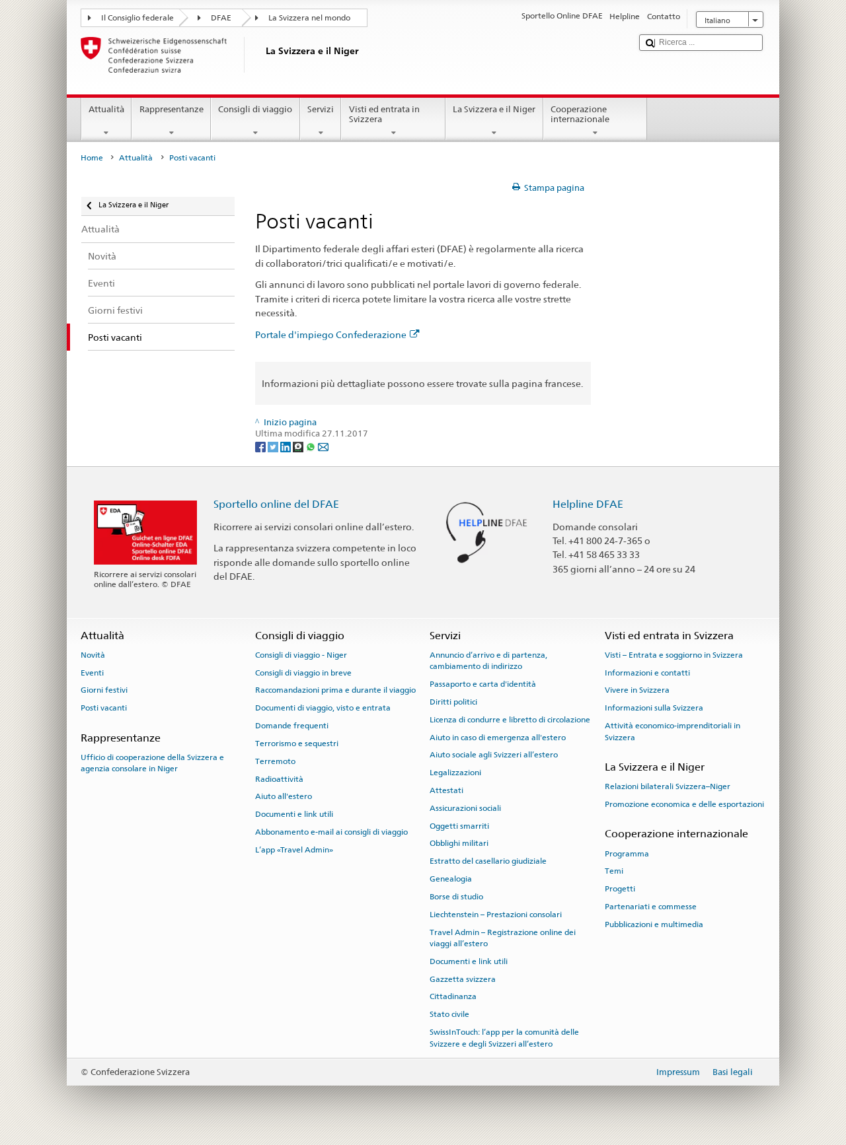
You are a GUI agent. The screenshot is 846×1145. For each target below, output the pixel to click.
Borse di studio (456, 896)
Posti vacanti (104, 707)
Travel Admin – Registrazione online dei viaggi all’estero (503, 937)
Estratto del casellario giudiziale (488, 861)
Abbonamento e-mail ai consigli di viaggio (331, 832)
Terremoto (275, 761)
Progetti (620, 888)
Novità (93, 655)
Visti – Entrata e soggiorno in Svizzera (674, 655)
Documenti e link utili (294, 814)
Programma (627, 853)
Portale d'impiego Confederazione (330, 334)
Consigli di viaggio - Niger (301, 655)
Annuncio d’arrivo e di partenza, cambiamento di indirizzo (488, 660)
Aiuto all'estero (283, 796)
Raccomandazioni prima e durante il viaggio (335, 690)
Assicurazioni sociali (465, 808)
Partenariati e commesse (651, 906)
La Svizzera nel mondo (309, 17)
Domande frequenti (291, 725)
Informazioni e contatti (647, 672)
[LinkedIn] (286, 446)
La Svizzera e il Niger (494, 109)
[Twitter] (274, 446)
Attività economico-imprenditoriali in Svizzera (672, 731)
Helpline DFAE (588, 504)
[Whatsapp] (311, 446)
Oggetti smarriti (459, 825)
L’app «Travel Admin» (294, 849)
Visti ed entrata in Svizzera (384, 114)
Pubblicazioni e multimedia (654, 924)
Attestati (446, 790)
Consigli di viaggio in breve (303, 672)
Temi (614, 871)
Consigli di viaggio (255, 109)
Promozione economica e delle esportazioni (684, 804)
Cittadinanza (453, 996)
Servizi (320, 109)
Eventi (92, 672)
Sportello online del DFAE (276, 504)
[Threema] (299, 446)
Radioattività (279, 778)
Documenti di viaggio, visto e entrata (323, 707)
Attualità (106, 109)
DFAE (221, 17)
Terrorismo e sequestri (296, 743)
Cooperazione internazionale (580, 114)
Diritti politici (453, 702)
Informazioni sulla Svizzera (654, 707)
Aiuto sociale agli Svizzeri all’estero (494, 754)
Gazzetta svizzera (463, 978)
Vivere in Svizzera (637, 690)
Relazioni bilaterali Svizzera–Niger (667, 786)
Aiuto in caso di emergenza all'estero (498, 737)
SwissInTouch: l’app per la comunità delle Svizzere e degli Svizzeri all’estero (504, 1037)
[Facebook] (261, 446)
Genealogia (451, 879)
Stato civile (449, 1014)
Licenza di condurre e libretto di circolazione (510, 719)
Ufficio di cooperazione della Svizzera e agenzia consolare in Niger (152, 763)
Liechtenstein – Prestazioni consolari (496, 914)
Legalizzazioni (455, 772)
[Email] (323, 446)
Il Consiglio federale (137, 17)
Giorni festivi (104, 690)
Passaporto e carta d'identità (483, 684)
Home (92, 157)
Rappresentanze (171, 109)
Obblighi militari (459, 843)
